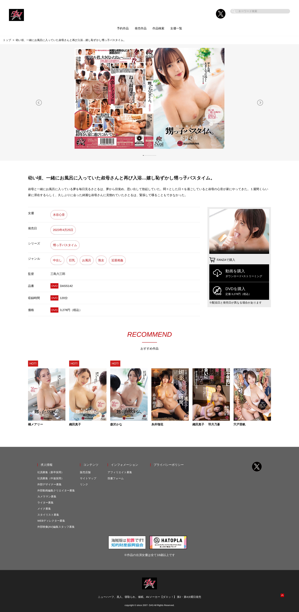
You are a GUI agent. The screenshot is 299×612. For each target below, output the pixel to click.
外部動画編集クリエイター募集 (56, 490)
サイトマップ (88, 478)
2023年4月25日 (63, 230)
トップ (7, 40)
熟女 (101, 260)
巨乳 (72, 260)
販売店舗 (85, 472)
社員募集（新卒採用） (50, 472)
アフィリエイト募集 (120, 472)
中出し (57, 260)
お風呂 (86, 260)
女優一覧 (176, 28)
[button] (39, 103)
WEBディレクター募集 (51, 520)
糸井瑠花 (157, 424)
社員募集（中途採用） (50, 478)
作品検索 (158, 28)
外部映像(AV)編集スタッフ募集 (56, 526)
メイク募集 (44, 508)
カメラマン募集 (46, 496)
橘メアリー (35, 424)
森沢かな (116, 424)
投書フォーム (116, 478)
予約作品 (123, 28)
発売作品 (141, 28)
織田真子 (75, 424)
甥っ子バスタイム (65, 245)
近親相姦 (117, 260)
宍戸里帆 (239, 424)
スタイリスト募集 (48, 514)
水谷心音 (59, 214)
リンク (84, 484)
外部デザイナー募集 (49, 484)
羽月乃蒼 (214, 424)
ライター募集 (45, 502)
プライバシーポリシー (169, 464)
